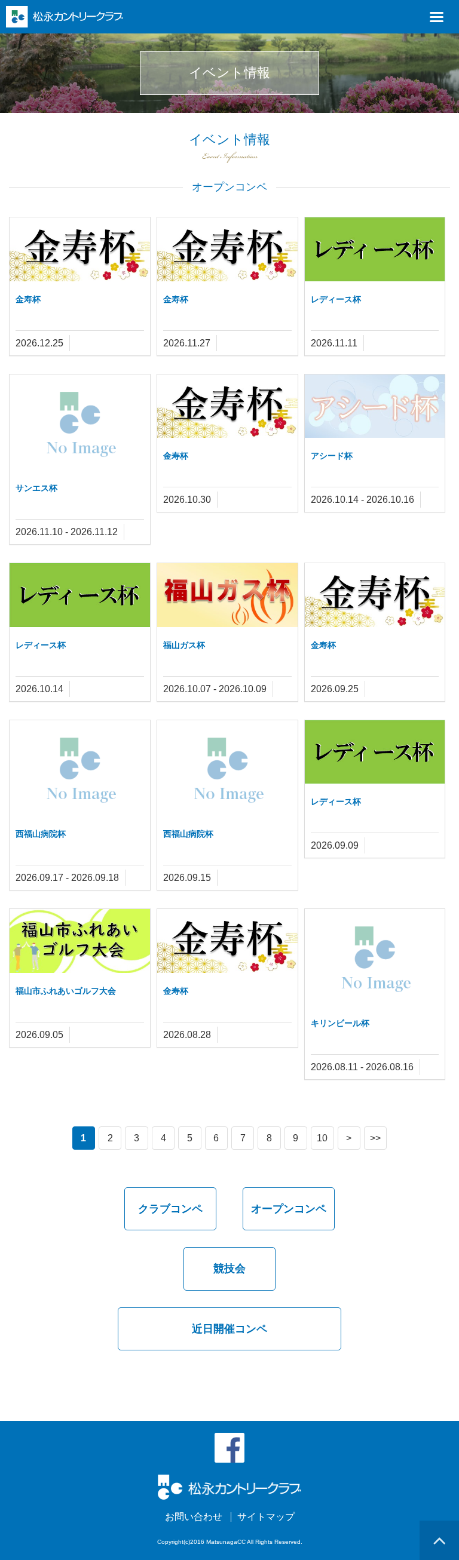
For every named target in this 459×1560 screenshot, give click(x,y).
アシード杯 (332, 455)
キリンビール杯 (340, 1023)
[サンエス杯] (80, 421)
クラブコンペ (170, 1209)
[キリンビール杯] (375, 956)
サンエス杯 (36, 488)
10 (322, 1138)
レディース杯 (336, 299)
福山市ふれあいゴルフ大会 (66, 991)
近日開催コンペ (229, 1329)
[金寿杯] (80, 249)
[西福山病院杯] (80, 767)
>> (375, 1138)
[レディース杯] (375, 249)
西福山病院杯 (41, 834)
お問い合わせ (193, 1517)
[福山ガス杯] (227, 594)
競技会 (229, 1269)
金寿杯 (28, 299)
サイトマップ (266, 1517)
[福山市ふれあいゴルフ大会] (80, 940)
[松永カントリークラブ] (64, 16)
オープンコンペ (288, 1209)
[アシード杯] (375, 405)
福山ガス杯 (184, 645)
